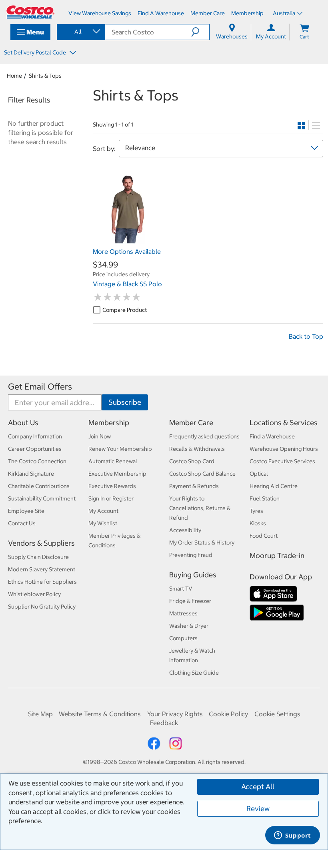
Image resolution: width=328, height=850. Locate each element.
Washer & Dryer (188, 625)
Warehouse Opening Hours (284, 448)
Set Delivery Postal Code (35, 52)
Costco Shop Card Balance (202, 473)
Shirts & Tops (45, 75)
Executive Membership (117, 473)
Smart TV (180, 588)
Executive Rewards (112, 486)
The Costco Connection (37, 461)
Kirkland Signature (31, 473)
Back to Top (306, 336)
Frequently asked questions (204, 436)
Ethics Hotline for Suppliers (42, 581)
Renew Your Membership (120, 448)
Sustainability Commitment (42, 498)
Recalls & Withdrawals (197, 448)
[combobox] (80, 31)
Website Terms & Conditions (100, 714)
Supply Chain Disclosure (38, 557)
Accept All (257, 786)
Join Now (99, 436)
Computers (183, 638)
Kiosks (258, 523)
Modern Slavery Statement (41, 569)
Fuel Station (265, 498)
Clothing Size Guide (194, 672)
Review (258, 808)
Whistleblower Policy (34, 594)
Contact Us (22, 523)
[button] (200, 32)
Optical (259, 473)
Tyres (256, 510)
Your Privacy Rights (175, 714)
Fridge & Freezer (190, 601)
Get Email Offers (40, 386)
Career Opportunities (35, 448)
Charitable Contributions (39, 486)
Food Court (264, 535)
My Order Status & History (201, 542)
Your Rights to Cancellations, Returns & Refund (199, 508)
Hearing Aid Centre (274, 486)
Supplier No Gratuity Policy (42, 606)
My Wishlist (102, 523)
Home (14, 75)
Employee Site (26, 510)
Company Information (35, 436)
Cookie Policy (228, 714)
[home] (30, 12)
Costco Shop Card (191, 461)
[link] (128, 239)
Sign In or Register (111, 498)
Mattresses (183, 613)
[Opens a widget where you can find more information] (292, 836)
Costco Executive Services (282, 461)
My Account (103, 510)
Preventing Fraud (190, 555)
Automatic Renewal (112, 461)
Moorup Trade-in (277, 555)
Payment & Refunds (194, 486)
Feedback (164, 723)
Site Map (40, 714)
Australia (284, 13)
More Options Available (127, 251)
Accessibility (185, 530)
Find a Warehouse (272, 436)
